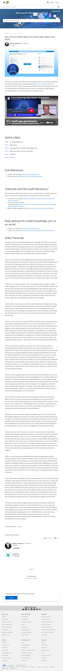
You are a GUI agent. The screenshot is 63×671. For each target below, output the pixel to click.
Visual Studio (24, 660)
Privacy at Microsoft (45, 650)
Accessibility (43, 658)
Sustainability (44, 660)
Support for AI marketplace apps (28, 650)
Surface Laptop (5, 619)
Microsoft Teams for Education (47, 621)
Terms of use (32, 666)
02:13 (6, 145)
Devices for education (45, 619)
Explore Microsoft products (7, 632)
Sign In (57, 2)
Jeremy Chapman (42, 84)
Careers (42, 642)
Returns (23, 624)
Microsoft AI (4, 642)
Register (52, 2)
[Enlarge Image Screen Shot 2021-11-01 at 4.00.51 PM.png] (31, 62)
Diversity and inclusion (45, 655)
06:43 (6, 154)
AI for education (44, 634)
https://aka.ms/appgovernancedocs (32, 176)
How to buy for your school (46, 627)
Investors (43, 652)
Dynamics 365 (5, 647)
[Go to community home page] (7, 2)
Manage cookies (24, 666)
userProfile (16, 548)
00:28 (6, 142)
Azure (23, 642)
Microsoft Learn (25, 647)
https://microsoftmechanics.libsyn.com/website (40, 208)
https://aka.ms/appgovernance (31, 174)
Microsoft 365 (4, 650)
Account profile (25, 616)
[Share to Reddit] (31, 609)
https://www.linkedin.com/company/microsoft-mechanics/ (37, 230)
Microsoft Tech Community (27, 652)
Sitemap (3, 666)
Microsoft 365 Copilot (6, 658)
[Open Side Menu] (4, 2)
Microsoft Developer (26, 645)
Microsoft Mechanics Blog (10, 7)
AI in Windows (5, 629)
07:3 (6, 157)
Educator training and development (48, 629)
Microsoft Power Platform (7, 652)
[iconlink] (8, 555)
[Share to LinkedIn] (23, 609)
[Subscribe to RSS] (37, 609)
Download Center (25, 619)
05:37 (6, 151)
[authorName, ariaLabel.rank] (7, 44)
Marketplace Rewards (26, 658)
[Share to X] (29, 609)
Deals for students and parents (47, 632)
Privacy (17, 666)
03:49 (6, 148)
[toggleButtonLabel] (59, 7)
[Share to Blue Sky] (34, 609)
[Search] (48, 2)
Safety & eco (45, 666)
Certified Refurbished (26, 629)
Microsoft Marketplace (26, 655)
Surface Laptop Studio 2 (6, 621)
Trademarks (38, 666)
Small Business (5, 660)
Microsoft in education (45, 616)
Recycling (52, 666)
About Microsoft (44, 645)
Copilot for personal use (6, 627)
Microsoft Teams (5, 655)
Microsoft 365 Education (46, 624)
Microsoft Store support (26, 621)
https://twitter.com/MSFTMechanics (30, 228)
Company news (44, 647)
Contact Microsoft (10, 666)
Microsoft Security (5, 645)
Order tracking (24, 627)
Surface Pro (4, 616)
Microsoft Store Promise (26, 632)
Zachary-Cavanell (14, 43)
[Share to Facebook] (26, 609)
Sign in (11, 598)
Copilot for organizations (7, 624)
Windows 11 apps (5, 634)
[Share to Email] (40, 609)
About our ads (5, 668)
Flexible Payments (25, 634)
